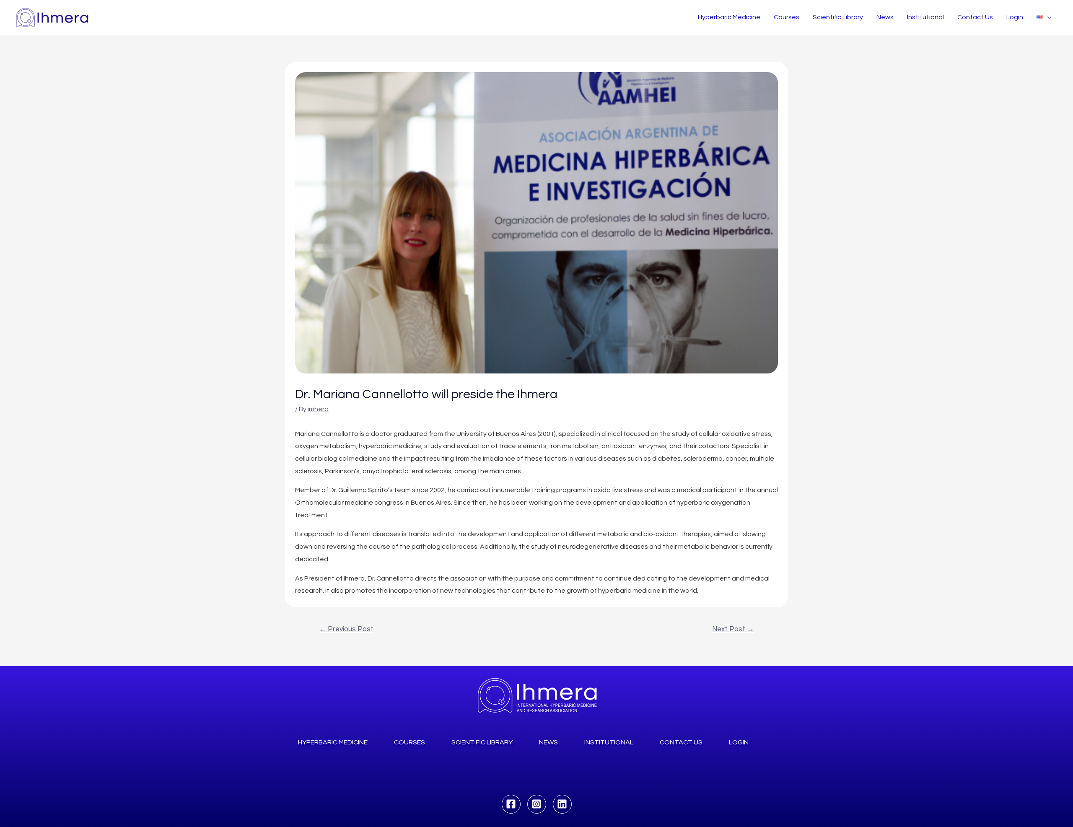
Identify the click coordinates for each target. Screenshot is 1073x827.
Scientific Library (838, 17)
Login (1014, 17)
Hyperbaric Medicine (729, 17)
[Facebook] (511, 804)
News (885, 17)
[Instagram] (536, 804)
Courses (786, 17)
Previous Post (346, 629)
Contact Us (975, 17)
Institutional (925, 17)
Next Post (733, 629)
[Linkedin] (562, 804)
